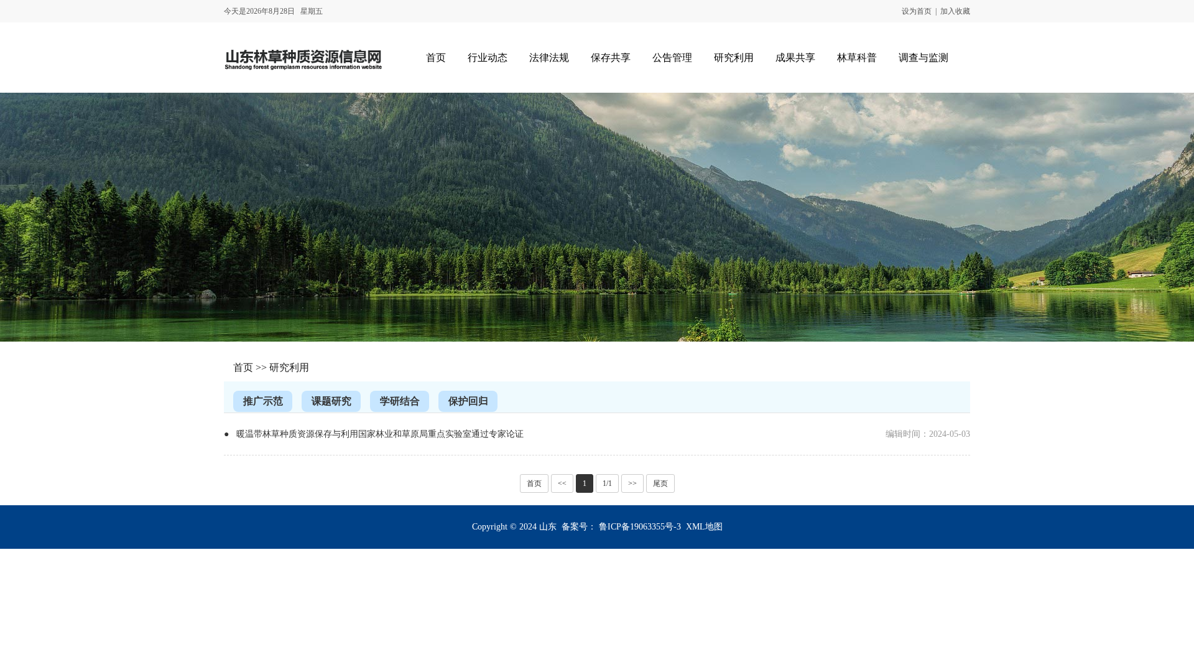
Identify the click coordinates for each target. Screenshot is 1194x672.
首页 (243, 367)
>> (632, 483)
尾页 (660, 483)
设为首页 (917, 11)
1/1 (607, 483)
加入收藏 (955, 11)
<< (562, 483)
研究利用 (289, 367)
